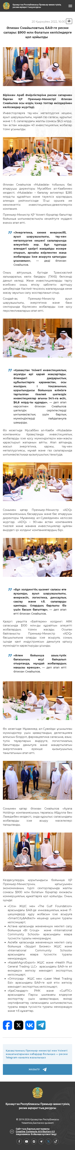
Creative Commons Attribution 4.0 (35, 1131)
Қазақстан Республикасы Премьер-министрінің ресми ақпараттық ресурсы (37, 1106)
